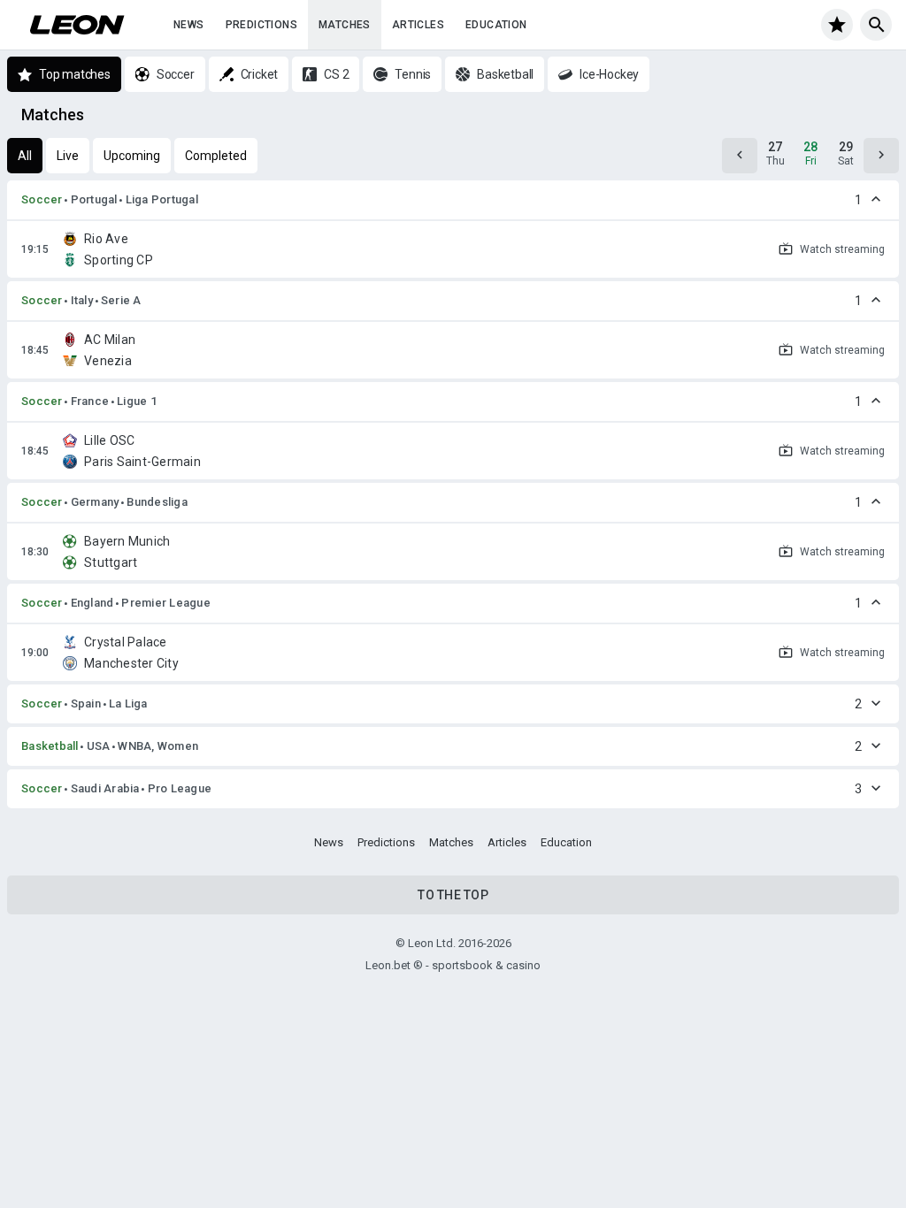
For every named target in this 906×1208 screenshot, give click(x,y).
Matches (345, 25)
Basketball (50, 746)
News (188, 25)
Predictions (261, 25)
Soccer (42, 199)
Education (496, 25)
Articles (418, 25)
